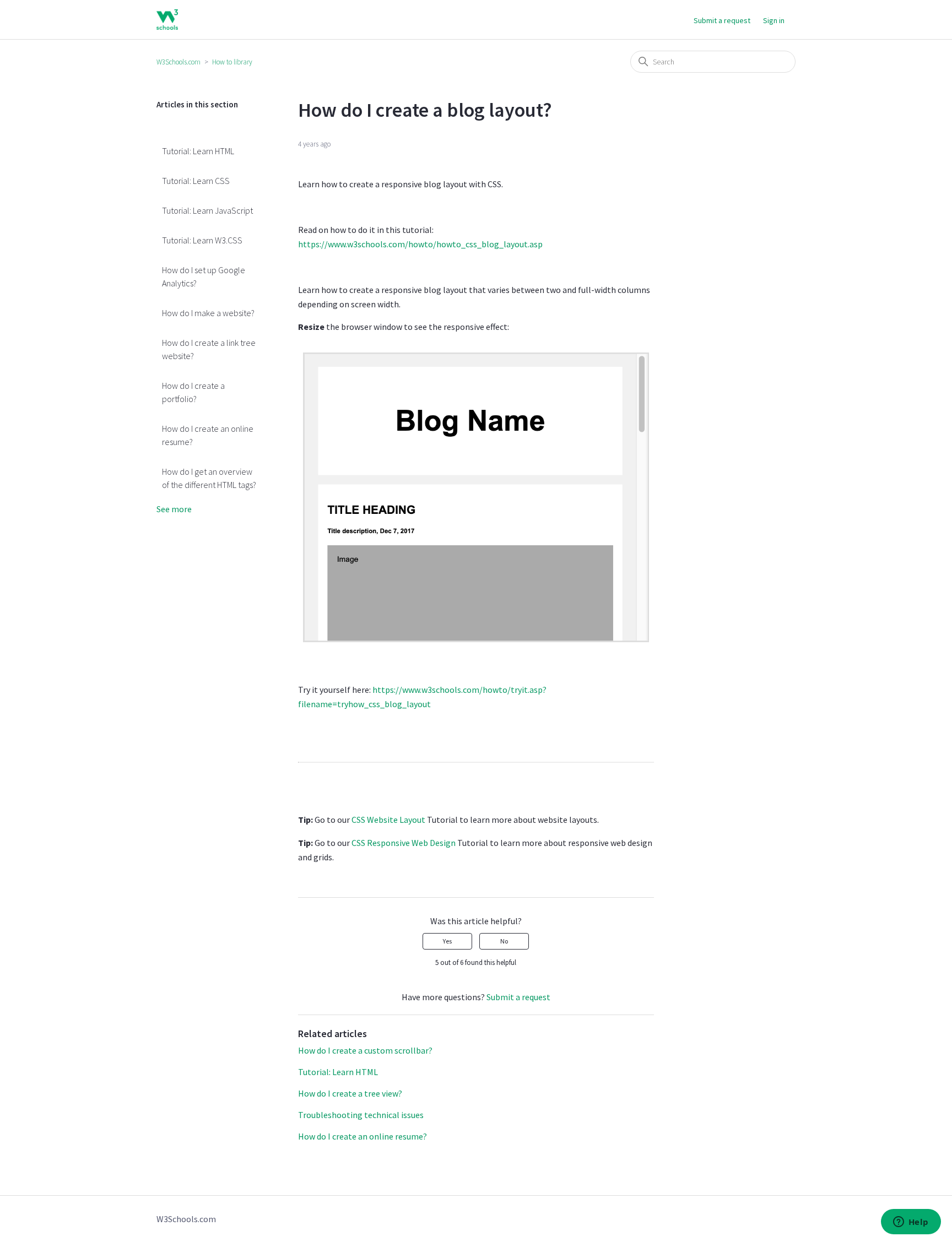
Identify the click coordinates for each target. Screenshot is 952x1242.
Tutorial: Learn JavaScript (207, 210)
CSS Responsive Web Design (403, 842)
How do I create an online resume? (207, 435)
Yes (447, 941)
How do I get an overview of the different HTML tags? (209, 478)
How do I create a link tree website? (209, 349)
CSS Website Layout (388, 819)
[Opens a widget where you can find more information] (910, 1222)
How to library (232, 62)
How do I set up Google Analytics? (203, 276)
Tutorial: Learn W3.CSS (202, 240)
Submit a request (722, 20)
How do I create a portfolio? (193, 392)
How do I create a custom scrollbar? (365, 1050)
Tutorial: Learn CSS (196, 180)
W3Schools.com (178, 62)
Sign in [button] (774, 20)
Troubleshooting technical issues (361, 1114)
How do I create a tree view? (350, 1093)
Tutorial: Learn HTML (198, 150)
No (504, 941)
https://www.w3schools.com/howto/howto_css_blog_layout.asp (420, 244)
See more (174, 508)
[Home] (167, 19)
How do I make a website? (208, 312)
